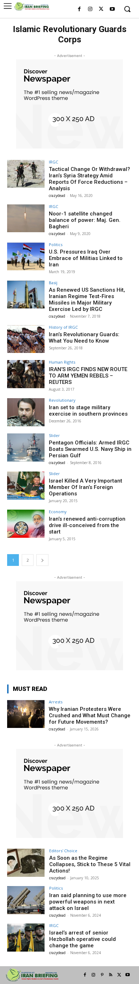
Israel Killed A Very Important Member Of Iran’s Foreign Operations (85, 487)
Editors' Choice (63, 851)
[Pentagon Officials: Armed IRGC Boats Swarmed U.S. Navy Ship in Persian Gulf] (26, 447)
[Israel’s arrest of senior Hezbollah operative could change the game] (26, 937)
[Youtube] (112, 9)
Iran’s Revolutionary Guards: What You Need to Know (84, 337)
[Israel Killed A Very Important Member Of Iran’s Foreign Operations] (26, 486)
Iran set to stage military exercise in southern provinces (88, 410)
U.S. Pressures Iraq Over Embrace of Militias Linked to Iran (86, 258)
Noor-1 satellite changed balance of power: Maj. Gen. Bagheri (84, 220)
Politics (55, 244)
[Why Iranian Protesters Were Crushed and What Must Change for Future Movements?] (26, 714)
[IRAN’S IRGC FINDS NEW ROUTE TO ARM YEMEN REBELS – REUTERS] (26, 374)
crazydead (57, 195)
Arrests (55, 702)
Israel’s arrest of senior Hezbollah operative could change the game (82, 939)
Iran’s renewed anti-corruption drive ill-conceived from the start (87, 525)
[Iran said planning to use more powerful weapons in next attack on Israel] (26, 900)
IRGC (53, 162)
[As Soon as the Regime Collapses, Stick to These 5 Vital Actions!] (26, 863)
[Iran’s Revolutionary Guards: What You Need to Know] (26, 339)
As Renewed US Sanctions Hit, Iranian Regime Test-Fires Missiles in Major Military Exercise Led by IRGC (87, 299)
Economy (58, 512)
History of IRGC (63, 327)
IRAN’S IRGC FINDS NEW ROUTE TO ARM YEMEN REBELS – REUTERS (88, 375)
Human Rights (62, 362)
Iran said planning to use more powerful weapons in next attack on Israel (88, 901)
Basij (53, 283)
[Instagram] (90, 9)
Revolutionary (62, 400)
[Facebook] (79, 9)
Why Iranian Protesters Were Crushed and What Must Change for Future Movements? (89, 715)
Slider (54, 435)
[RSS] (110, 975)
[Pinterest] (102, 975)
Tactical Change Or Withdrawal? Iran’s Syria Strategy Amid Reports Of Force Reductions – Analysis (89, 179)
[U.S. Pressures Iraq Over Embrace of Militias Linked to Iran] (26, 257)
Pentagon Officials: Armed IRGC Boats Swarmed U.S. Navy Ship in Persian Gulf (90, 449)
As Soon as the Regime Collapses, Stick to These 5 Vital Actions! (89, 864)
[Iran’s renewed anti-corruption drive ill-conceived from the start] (26, 524)
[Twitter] (101, 9)
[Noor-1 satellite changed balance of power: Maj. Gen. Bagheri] (26, 218)
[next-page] (42, 560)
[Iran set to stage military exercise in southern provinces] (26, 412)
